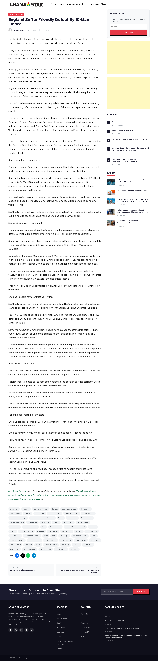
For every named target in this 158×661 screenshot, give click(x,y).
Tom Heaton (14, 549)
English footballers (71, 513)
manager (40, 531)
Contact (84, 619)
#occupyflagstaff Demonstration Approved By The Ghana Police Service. (130, 149)
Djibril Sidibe (39, 513)
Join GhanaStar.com (17, 491)
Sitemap (84, 636)
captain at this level (69, 509)
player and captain (17, 540)
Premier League (34, 540)
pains (46, 536)
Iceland (56, 522)
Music (103, 4)
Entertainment (73, 4)
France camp (72, 518)
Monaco (79, 531)
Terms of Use (86, 632)
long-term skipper (26, 531)
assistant (26, 509)
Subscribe (128, 33)
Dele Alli (28, 513)
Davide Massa (15, 513)
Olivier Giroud (15, 536)
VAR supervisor (45, 549)
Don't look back (55, 513)
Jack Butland (68, 522)
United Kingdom (29, 549)
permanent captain (80, 536)
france (60, 518)
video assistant (60, 549)
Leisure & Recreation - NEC (75, 527)
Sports (61, 4)
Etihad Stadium (88, 513)
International (16, 14)
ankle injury (14, 509)
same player (95, 540)
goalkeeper (32, 522)
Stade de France (51, 545)
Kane (44, 527)
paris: (54, 536)
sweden (76, 545)
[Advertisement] (128, 57)
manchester (53, 531)
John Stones (14, 527)
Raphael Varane (50, 540)
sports (38, 545)
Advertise (84, 623)
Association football (40, 509)
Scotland (28, 545)
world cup (74, 549)
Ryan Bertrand (81, 540)
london (12, 531)
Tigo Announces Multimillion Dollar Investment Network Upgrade (127, 160)
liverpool (92, 527)
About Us (84, 614)
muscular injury (91, 531)
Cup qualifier (85, 509)
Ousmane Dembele (32, 536)
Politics (85, 4)
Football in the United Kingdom (42, 518)
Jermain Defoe (82, 522)
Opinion (60, 636)
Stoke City (65, 545)
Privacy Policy (86, 628)
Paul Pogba (64, 536)
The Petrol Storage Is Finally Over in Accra (129, 139)
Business (95, 4)
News (53, 4)
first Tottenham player (18, 518)
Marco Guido (66, 531)
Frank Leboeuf (86, 518)
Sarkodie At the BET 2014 (122, 130)
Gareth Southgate (17, 522)
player (93, 536)
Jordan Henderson (30, 527)
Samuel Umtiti (15, 545)
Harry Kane (45, 522)
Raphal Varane (66, 540)
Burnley (55, 509)
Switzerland (88, 545)
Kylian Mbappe (55, 527)
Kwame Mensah (20, 30)
